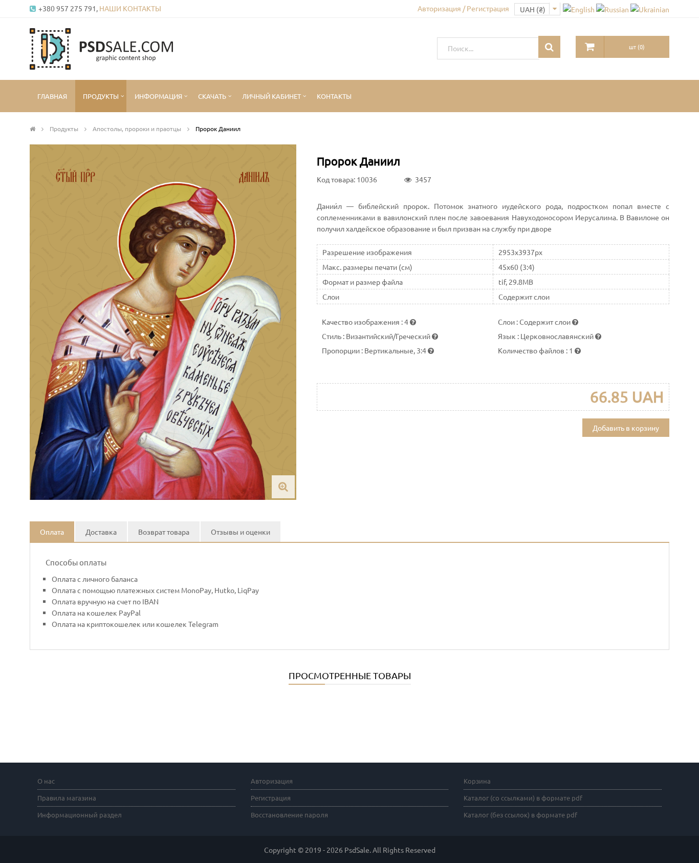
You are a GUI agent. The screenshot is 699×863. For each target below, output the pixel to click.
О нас (46, 780)
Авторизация (272, 780)
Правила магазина (66, 797)
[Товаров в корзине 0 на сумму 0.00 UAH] (590, 47)
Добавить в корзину (626, 427)
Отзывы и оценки (240, 531)
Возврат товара (163, 531)
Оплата (52, 531)
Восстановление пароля (289, 814)
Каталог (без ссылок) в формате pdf (520, 814)
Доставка (101, 531)
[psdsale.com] (101, 47)
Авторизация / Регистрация (463, 8)
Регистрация (271, 797)
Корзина (477, 780)
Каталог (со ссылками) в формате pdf (523, 797)
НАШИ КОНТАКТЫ (130, 8)
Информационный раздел (79, 814)
